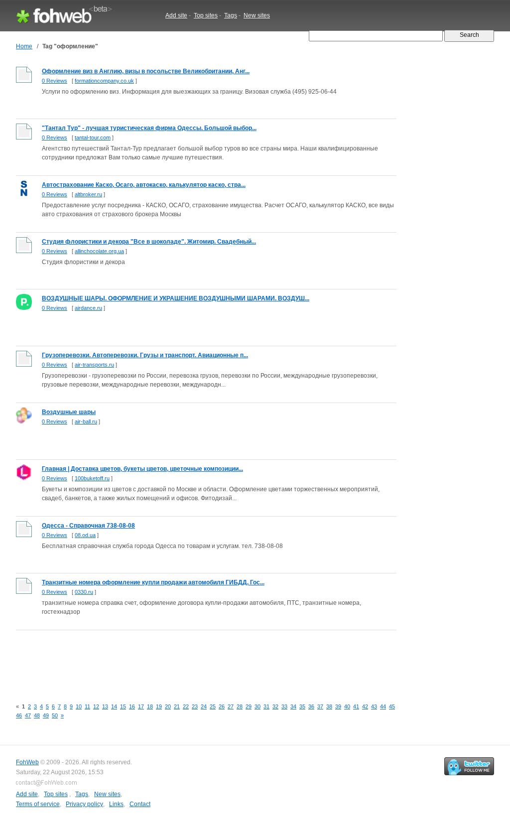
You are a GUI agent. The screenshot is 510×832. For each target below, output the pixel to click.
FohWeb (27, 762)
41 (356, 706)
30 (257, 706)
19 (159, 706)
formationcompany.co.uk (104, 81)
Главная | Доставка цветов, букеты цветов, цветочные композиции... (142, 468)
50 (55, 715)
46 (19, 715)
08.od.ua (85, 535)
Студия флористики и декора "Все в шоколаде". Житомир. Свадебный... (149, 241)
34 (293, 706)
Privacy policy (84, 804)
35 (302, 706)
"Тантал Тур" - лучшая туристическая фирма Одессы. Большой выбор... (149, 128)
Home (24, 46)
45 (392, 706)
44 (383, 706)
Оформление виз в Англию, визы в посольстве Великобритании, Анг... (146, 71)
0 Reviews (54, 81)
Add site (176, 15)
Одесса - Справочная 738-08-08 (88, 525)
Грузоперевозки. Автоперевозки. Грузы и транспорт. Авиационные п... (145, 355)
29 (249, 706)
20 (168, 706)
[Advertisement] (197, 659)
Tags (230, 15)
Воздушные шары (69, 412)
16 (132, 706)
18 (150, 706)
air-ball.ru (86, 421)
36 (311, 706)
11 (87, 706)
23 (195, 706)
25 (213, 706)
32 (275, 706)
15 (123, 706)
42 (365, 706)
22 (186, 706)
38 (329, 706)
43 (374, 706)
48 (37, 715)
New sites (257, 15)
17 (141, 706)
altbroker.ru (88, 194)
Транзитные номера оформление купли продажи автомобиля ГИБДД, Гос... (153, 582)
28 (240, 706)
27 (231, 706)
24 (204, 706)
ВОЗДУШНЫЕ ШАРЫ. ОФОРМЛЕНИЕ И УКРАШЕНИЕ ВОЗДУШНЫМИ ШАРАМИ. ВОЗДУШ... (175, 298)
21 (177, 706)
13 (105, 706)
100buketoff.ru (92, 478)
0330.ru (84, 592)
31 (266, 706)
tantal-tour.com (93, 137)
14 (114, 706)
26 (222, 706)
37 (320, 706)
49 (46, 715)
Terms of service (38, 804)
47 (28, 715)
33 (284, 706)
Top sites (206, 15)
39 (338, 706)
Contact (139, 804)
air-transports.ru (94, 365)
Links (116, 804)
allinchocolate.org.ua (99, 251)
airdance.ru (88, 308)
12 (96, 706)
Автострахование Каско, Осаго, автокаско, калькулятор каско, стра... (144, 184)
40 (347, 706)
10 (79, 706)
